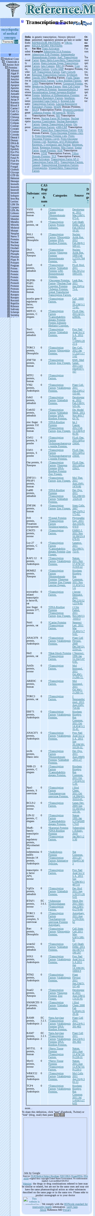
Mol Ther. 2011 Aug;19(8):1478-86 (78, 482)
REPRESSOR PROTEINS (46, 42)
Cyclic (54, 68)
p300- (59, 127)
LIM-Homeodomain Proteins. (56, 273)
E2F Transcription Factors (46, 71)
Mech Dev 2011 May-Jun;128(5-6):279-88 (78, 905)
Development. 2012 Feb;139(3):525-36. (78, 401)
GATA (35, 83)
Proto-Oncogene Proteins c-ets (51, 135)
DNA (44, 77)
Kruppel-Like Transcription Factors (53, 102)
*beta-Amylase (56, 1017)
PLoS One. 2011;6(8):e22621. (78, 465)
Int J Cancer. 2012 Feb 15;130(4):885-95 (78, 428)
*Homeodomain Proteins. (56, 217)
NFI (58, 115)
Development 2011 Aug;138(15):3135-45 (78, 994)
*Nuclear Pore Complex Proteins (59, 285)
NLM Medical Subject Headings (45, 1176)
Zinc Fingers (64, 582)
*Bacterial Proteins (58, 827)
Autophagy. (54, 924)
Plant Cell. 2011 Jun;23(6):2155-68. (78, 389)
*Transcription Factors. (56, 300)
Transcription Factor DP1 (45, 162)
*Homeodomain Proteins (56, 578)
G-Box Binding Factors (68, 80)
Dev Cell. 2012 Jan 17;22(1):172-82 (78, 352)
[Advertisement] (55, 1144)
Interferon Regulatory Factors (47, 98)
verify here (72, 1206)
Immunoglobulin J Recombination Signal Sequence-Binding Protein (55, 92)
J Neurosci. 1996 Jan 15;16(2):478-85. (78, 657)
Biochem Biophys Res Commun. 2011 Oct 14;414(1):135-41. (78, 720)
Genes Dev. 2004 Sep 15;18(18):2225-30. (78, 807)
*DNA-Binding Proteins (56, 423)
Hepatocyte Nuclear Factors (46, 86)
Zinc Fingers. (64, 362)
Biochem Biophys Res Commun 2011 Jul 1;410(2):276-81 (78, 1094)
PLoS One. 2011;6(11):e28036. (78, 314)
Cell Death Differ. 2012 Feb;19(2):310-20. (78, 226)
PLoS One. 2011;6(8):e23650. (78, 440)
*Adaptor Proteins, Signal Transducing (58, 290)
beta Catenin (47, 66)
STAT (44, 153)
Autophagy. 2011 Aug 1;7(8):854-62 (78, 917)
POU (80, 130)
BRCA (59, 66)
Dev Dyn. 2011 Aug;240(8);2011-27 (78, 755)
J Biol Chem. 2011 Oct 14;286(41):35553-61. (78, 793)
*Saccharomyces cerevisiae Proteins (58, 920)
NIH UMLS (65, 1176)
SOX (60, 150)
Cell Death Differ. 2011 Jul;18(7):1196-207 (78, 948)
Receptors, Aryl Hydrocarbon (63, 141)
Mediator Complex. (58, 325)
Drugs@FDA (77, 1176)
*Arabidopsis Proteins (55, 853)
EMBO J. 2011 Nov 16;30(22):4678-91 (78, 535)
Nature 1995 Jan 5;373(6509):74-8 (78, 819)
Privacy (67, 1209)
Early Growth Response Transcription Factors (53, 73)
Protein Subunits (57, 322)
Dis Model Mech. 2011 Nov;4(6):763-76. (78, 414)
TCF (53, 156)
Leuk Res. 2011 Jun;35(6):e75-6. (78, 285)
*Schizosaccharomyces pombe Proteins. (59, 445)
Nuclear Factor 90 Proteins (55, 118)
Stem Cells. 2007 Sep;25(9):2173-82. (78, 510)
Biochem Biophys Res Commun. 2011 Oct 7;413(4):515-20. (78, 775)
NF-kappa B (58, 112)
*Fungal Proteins (57, 517)
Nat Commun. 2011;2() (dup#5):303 (78, 857)
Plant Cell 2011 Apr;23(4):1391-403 (78, 1022)
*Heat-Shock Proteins (59, 653)
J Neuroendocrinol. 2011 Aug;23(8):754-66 (78, 702)
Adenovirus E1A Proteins (57, 51)
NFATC (71, 112)
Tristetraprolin (39, 167)
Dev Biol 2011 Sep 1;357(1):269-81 (78, 893)
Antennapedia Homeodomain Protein (53, 56)
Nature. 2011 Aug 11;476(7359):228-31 (78, 1053)
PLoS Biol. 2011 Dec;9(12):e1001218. (78, 269)
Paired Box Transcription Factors (58, 130)
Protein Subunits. (56, 226)
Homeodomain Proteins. (56, 260)
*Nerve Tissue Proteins (55, 1050)
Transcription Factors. (60, 294)
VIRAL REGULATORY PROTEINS (52, 44)
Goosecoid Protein (73, 83)
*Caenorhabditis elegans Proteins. (57, 774)
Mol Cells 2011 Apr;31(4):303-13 (78, 1077)
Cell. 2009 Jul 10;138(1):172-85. (78, 303)
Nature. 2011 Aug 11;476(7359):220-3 (78, 1065)
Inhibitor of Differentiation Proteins (60, 95)
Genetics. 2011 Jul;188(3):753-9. (78, 547)
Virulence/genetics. (58, 526)
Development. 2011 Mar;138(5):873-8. (78, 214)
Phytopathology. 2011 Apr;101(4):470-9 (78, 522)
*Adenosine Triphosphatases (56, 902)
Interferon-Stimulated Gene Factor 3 (53, 99)
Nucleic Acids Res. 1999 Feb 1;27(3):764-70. (78, 255)
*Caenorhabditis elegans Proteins (56, 318)
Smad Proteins (48, 150)
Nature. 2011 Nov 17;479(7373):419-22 (78, 562)
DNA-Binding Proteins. (57, 241)
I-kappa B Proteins (46, 89)
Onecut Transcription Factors (56, 124)
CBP (64, 127)
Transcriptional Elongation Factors (59, 165)
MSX (35, 109)
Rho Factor (67, 147)
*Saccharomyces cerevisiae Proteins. (58, 795)
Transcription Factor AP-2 (64, 159)
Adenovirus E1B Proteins (45, 54)
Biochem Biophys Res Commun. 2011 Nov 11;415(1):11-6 (78, 579)
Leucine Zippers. (57, 585)
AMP (61, 68)
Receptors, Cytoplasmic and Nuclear (51, 144)
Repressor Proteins (50, 147)
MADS (57, 106)
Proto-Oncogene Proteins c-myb (53, 137)
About (43, 1209)
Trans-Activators (50, 48)
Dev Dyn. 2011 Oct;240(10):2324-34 (78, 494)
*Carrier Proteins (57, 622)
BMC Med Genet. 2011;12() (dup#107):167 (78, 366)
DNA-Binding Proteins (57, 470)
